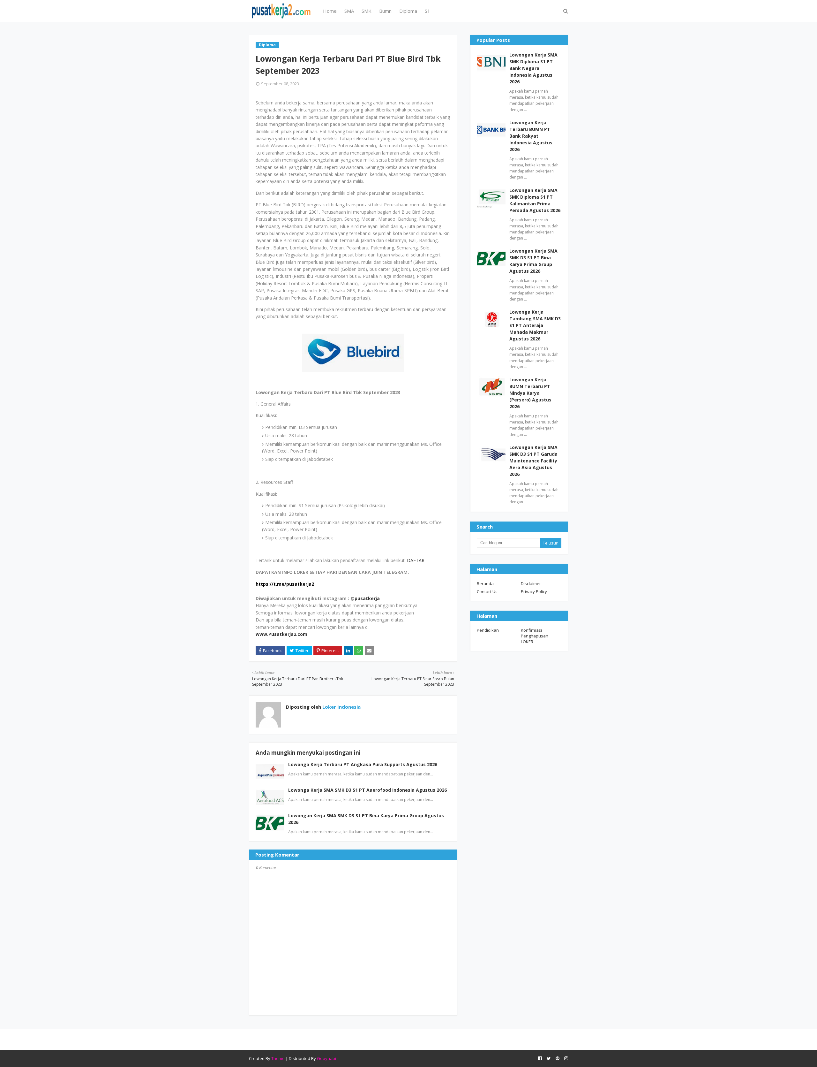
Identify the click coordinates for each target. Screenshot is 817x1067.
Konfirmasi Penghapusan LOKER (534, 635)
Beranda (485, 583)
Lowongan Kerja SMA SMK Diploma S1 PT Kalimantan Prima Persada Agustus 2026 (534, 200)
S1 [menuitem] (427, 11)
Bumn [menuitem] (385, 11)
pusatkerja (367, 598)
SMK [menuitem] (366, 11)
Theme (278, 1058)
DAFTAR (415, 560)
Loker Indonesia (341, 707)
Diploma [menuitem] (408, 11)
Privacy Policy (534, 591)
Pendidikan (488, 630)
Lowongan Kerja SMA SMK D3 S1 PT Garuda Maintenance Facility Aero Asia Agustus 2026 (533, 460)
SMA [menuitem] (349, 11)
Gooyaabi (326, 1058)
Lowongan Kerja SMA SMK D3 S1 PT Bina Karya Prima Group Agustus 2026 (533, 261)
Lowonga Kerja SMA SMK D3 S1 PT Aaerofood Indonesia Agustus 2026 (367, 790)
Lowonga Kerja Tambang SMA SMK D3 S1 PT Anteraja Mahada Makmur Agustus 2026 (535, 325)
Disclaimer (531, 583)
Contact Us (487, 591)
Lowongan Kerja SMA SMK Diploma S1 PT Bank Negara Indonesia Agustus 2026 (533, 68)
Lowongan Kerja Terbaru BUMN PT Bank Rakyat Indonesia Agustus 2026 (530, 135)
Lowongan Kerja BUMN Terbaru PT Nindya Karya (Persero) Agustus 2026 (530, 393)
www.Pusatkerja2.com (281, 634)
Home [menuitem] (330, 11)
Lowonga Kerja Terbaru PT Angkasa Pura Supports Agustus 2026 (362, 764)
